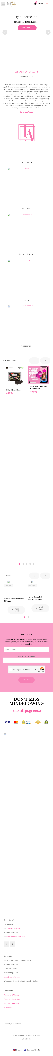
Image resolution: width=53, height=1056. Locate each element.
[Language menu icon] (48, 4)
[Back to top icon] (48, 1051)
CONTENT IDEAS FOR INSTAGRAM (38, 387)
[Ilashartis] (12, 4)
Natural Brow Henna (13, 390)
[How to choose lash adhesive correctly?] (40, 587)
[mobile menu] (3, 4)
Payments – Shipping (11, 995)
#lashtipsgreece (26, 710)
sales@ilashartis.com (12, 977)
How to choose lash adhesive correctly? (35, 598)
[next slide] (45, 360)
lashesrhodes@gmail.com (15, 936)
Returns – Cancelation (12, 999)
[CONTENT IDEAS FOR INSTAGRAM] (38, 375)
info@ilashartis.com (13, 928)
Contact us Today (26, 112)
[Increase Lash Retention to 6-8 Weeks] (16, 588)
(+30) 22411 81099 (10, 968)
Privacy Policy (8, 1007)
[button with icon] (6, 944)
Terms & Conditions (11, 1003)
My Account (26, 1039)
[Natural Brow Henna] (14, 376)
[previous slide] (34, 360)
